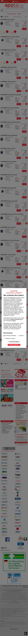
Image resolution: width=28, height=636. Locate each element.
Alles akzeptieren (14, 344)
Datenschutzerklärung (16, 319)
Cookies (14, 320)
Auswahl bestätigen (14, 341)
